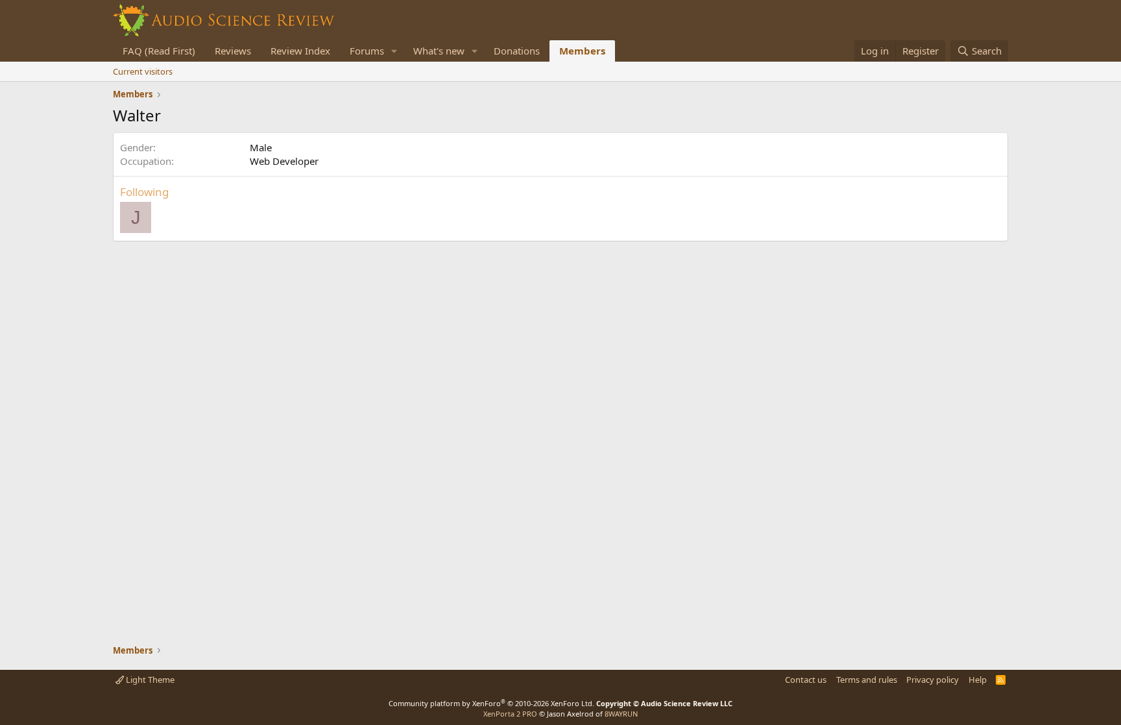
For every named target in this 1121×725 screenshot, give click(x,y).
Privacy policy (932, 679)
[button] (394, 51)
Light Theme (149, 679)
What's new (438, 50)
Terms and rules (866, 679)
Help (978, 679)
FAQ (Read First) (159, 50)
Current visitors (143, 71)
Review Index (300, 50)
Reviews (233, 50)
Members (582, 50)
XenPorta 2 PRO (510, 714)
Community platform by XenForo (491, 703)
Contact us (805, 679)
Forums (367, 50)
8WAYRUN (621, 714)
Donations (517, 50)
